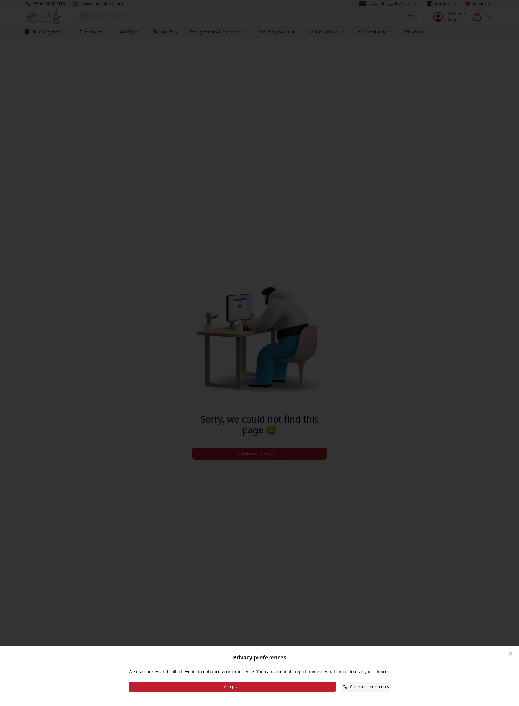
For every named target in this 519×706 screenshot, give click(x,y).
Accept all (232, 686)
